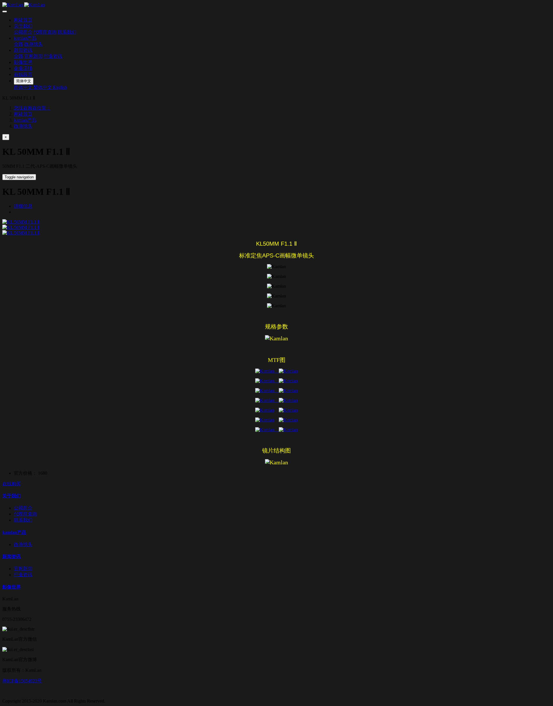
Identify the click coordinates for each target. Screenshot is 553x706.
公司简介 (23, 32)
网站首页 (23, 20)
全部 (18, 44)
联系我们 (67, 32)
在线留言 (23, 74)
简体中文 (23, 87)
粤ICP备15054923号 (22, 680)
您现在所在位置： (32, 108)
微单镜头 (33, 44)
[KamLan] (276, 4)
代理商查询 (44, 32)
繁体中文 (43, 87)
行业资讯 (53, 56)
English (60, 87)
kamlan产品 (25, 38)
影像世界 (23, 62)
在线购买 (11, 483)
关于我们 (23, 26)
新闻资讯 (23, 50)
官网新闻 (33, 56)
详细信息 (23, 206)
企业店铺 (23, 68)
